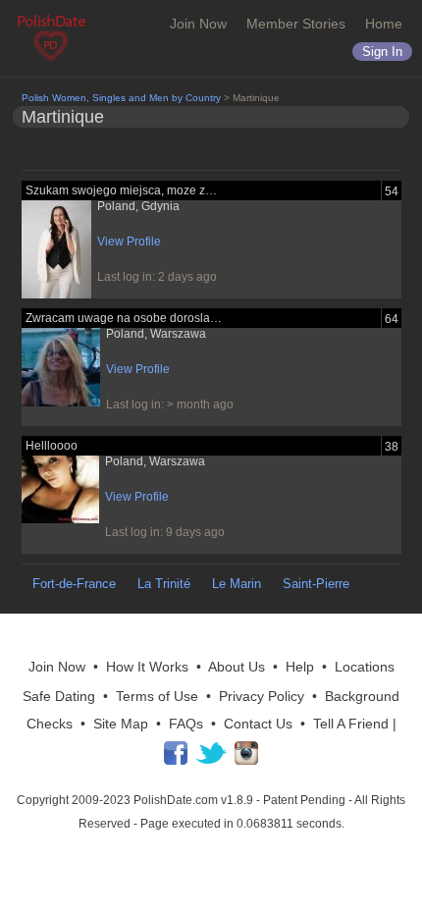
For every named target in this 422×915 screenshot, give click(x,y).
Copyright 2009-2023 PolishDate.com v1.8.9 (135, 800)
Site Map (120, 723)
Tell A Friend (351, 723)
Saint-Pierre (316, 583)
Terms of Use (157, 696)
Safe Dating (59, 696)
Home (383, 23)
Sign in (382, 51)
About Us (236, 666)
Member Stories (295, 23)
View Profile (129, 241)
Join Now (198, 23)
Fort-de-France (74, 583)
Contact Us (258, 723)
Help (300, 666)
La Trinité (163, 583)
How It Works (147, 666)
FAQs (186, 723)
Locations (365, 666)
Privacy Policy (261, 696)
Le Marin (236, 583)
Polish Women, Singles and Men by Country (121, 97)
